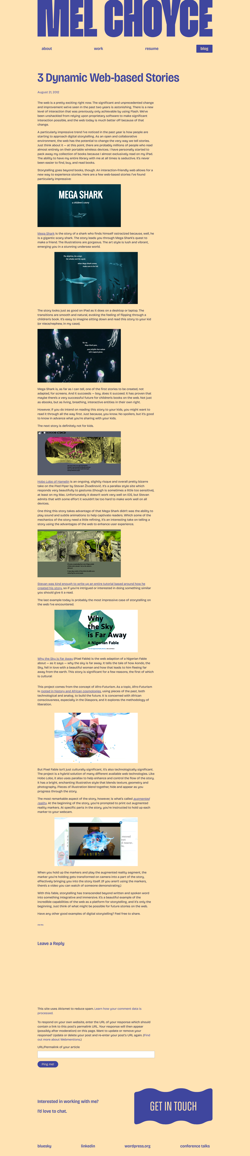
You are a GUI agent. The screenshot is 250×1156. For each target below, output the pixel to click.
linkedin (88, 1146)
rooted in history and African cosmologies (71, 691)
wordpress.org (138, 1146)
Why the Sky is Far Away (55, 658)
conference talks (195, 1146)
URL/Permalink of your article (59, 1047)
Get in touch (173, 1106)
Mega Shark (46, 233)
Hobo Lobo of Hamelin (53, 481)
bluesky (44, 1146)
